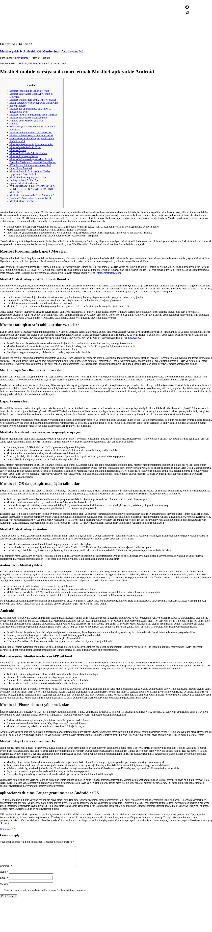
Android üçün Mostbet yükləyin (26, 120)
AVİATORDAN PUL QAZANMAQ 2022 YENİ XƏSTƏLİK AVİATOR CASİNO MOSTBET (32, 189)
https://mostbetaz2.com (109, 272)
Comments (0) (7, 829)
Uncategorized (20, 57)
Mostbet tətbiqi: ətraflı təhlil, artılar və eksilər (32, 99)
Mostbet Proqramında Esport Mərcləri (29, 90)
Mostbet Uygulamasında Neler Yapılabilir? (31, 195)
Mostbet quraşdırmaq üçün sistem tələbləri (31, 144)
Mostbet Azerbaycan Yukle (23, 156)
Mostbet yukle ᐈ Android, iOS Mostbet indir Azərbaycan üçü (41, 51)
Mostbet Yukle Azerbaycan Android (28, 117)
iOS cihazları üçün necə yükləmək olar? (30, 165)
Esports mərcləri (17, 105)
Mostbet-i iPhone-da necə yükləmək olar (30, 132)
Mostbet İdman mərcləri (21, 201)
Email (4, 877)
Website (4, 884)
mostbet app (134, 337)
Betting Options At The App (24, 180)
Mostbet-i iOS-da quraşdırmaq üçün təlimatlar (33, 114)
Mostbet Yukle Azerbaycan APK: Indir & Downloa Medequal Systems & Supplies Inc (32, 161)
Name (4, 871)
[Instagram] (187, 12)
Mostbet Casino (17, 150)
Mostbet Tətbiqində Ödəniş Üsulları (28, 153)
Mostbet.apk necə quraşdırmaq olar (27, 177)
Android (13, 123)
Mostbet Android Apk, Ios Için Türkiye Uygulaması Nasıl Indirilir (29, 173)
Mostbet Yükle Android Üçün (25, 147)
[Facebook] (187, 7)
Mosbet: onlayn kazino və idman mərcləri (31, 135)
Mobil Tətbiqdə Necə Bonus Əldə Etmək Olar (33, 102)
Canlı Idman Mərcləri (20, 168)
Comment (6, 865)
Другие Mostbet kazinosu (23, 183)
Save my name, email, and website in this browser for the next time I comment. (45, 890)
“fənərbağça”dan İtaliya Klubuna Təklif (30, 198)
